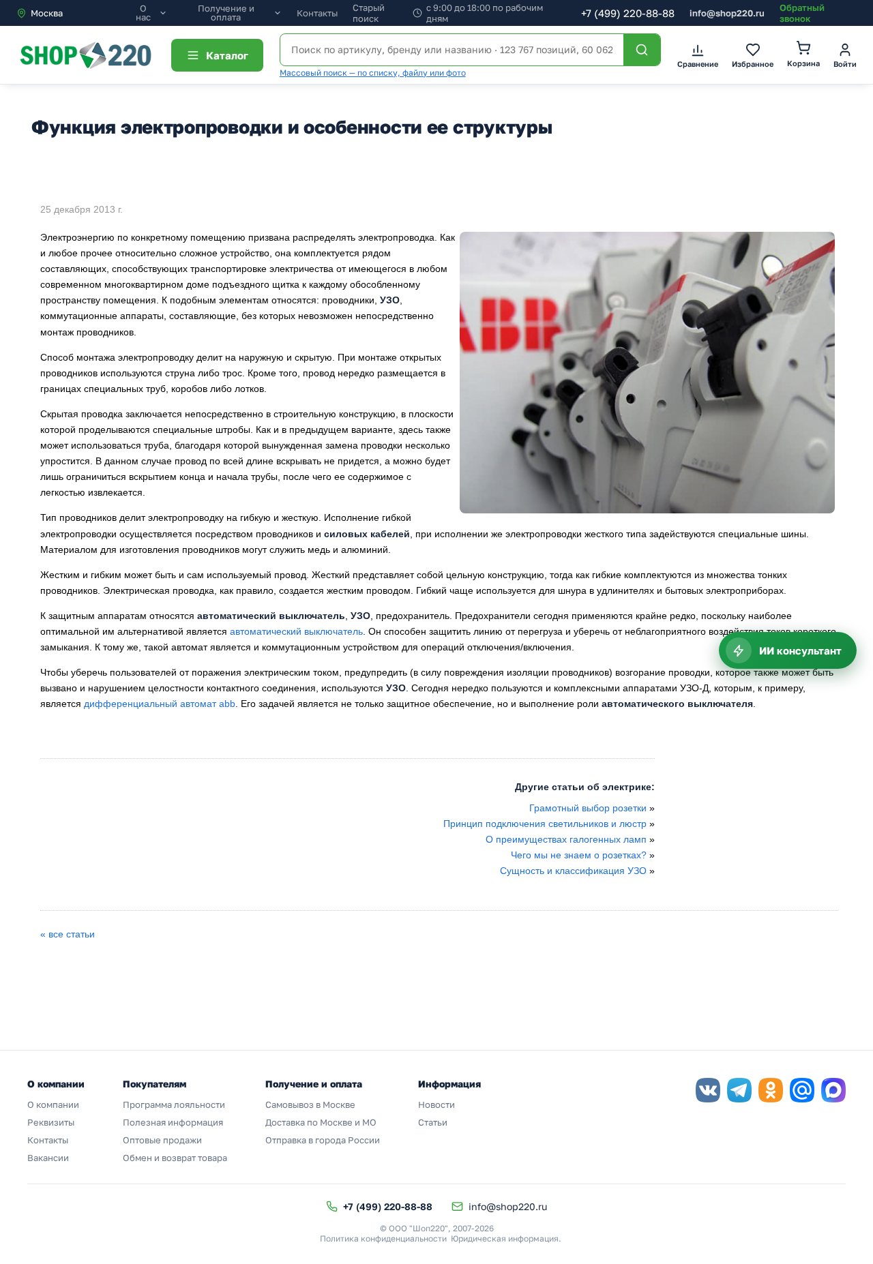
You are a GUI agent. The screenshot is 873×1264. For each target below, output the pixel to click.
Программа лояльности (174, 1104)
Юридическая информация (505, 1238)
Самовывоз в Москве (310, 1104)
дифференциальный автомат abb (159, 703)
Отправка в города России (322, 1139)
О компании (53, 1104)
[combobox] (74, 13)
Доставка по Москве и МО (320, 1122)
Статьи (432, 1122)
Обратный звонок (802, 13)
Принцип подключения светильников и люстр (546, 823)
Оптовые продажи (162, 1139)
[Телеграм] (739, 1090)
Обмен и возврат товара (175, 1157)
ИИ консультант (800, 650)
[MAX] (833, 1090)
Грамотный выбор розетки (588, 807)
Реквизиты (50, 1122)
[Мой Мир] (802, 1090)
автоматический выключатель (296, 631)
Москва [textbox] (47, 12)
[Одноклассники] (770, 1090)
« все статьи (67, 934)
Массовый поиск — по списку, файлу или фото (373, 72)
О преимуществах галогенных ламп (566, 839)
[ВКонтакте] (708, 1090)
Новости (436, 1104)
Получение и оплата (226, 13)
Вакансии (48, 1157)
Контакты (317, 12)
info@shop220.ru (727, 12)
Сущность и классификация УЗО (573, 870)
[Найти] (641, 49)
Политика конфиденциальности (383, 1238)
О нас (143, 13)
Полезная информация (173, 1122)
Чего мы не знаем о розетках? (579, 854)
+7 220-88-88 (628, 13)
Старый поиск (369, 13)
